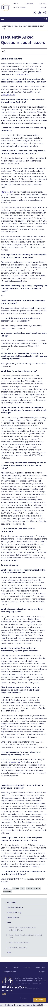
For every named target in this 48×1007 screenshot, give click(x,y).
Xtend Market (7, 192)
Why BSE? (11, 902)
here (4, 993)
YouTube (39, 12)
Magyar (43, 7)
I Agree (39, 999)
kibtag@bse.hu (22, 74)
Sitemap (27, 967)
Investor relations (20, 7)
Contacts (43, 3)
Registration (29, 3)
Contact (16, 967)
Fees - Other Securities (19, 942)
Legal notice (40, 967)
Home (5, 967)
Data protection (9, 971)
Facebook (34, 12)
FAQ (9, 952)
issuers (16, 888)
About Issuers (13, 917)
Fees (9, 922)
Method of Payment (18, 947)
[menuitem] (5, 967)
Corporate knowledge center (31, 26)
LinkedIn (44, 12)
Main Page (6, 26)
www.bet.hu (14, 762)
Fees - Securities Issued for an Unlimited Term (22, 929)
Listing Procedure (15, 907)
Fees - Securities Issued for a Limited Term (25, 936)
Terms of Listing (14, 912)
